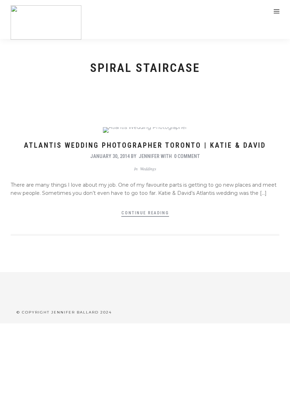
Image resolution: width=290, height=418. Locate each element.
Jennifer (149, 156)
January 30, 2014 (110, 156)
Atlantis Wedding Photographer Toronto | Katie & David (145, 145)
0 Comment (187, 156)
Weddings (148, 168)
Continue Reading (145, 212)
